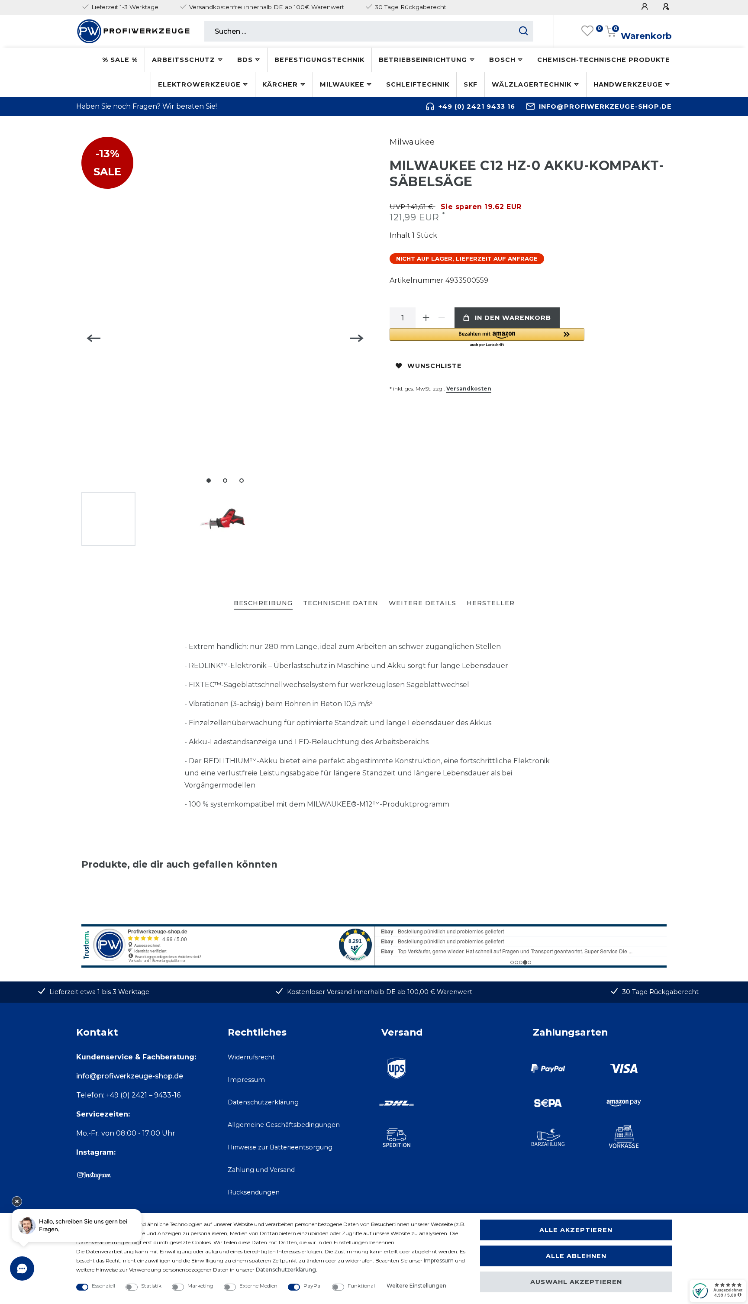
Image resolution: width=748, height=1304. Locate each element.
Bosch (502, 60)
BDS (245, 60)
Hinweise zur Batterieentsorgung (280, 1147)
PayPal (312, 1285)
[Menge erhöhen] (426, 317)
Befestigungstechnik (319, 60)
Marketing (200, 1285)
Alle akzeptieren (576, 1230)
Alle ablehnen (576, 1256)
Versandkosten (468, 388)
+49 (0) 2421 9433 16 (476, 106)
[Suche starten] (523, 31)
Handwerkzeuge (628, 84)
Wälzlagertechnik (531, 84)
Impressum (246, 1080)
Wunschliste (434, 366)
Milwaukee (342, 84)
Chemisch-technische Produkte (603, 60)
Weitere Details (422, 603)
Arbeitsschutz (183, 60)
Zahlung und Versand (261, 1170)
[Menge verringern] (441, 317)
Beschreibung (263, 603)
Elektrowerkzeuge (199, 84)
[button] (487, 338)
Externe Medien (258, 1285)
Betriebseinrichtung (423, 60)
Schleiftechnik (417, 84)
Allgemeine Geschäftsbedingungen (284, 1125)
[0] (587, 31)
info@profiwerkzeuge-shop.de (605, 106)
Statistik (151, 1285)
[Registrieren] (667, 6)
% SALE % (120, 60)
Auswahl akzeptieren (576, 1282)
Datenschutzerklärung (263, 1102)
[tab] (263, 603)
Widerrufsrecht (251, 1057)
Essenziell (103, 1285)
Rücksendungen (254, 1192)
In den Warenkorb (513, 318)
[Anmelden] (646, 6)
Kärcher (280, 84)
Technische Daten (340, 603)
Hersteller (491, 603)
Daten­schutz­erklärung (286, 1269)
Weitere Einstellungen (416, 1285)
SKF (470, 84)
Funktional (361, 1285)
